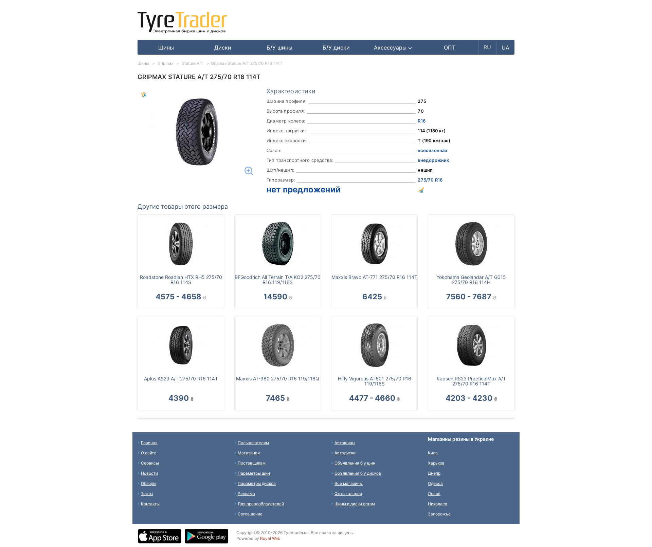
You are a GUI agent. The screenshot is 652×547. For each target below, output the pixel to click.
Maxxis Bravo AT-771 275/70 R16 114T (374, 277)
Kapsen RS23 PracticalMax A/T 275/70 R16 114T (471, 381)
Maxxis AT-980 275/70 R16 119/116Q (277, 378)
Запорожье (439, 513)
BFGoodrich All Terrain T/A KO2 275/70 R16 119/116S (278, 279)
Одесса (435, 483)
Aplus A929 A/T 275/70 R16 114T (181, 378)
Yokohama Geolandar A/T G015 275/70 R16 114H (471, 279)
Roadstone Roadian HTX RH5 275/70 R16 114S (181, 279)
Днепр (434, 473)
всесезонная (432, 150)
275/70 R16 (430, 180)
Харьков (436, 463)
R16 (421, 121)
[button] (393, 47)
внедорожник (433, 160)
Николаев (437, 503)
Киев (433, 452)
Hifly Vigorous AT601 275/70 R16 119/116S (374, 381)
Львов (434, 493)
